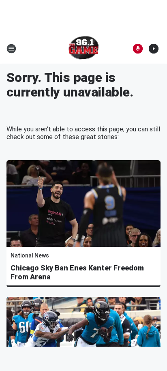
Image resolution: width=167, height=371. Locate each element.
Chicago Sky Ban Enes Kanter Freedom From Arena (77, 272)
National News (30, 255)
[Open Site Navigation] (11, 49)
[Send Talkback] (138, 49)
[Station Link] (84, 49)
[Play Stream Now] (153, 49)
